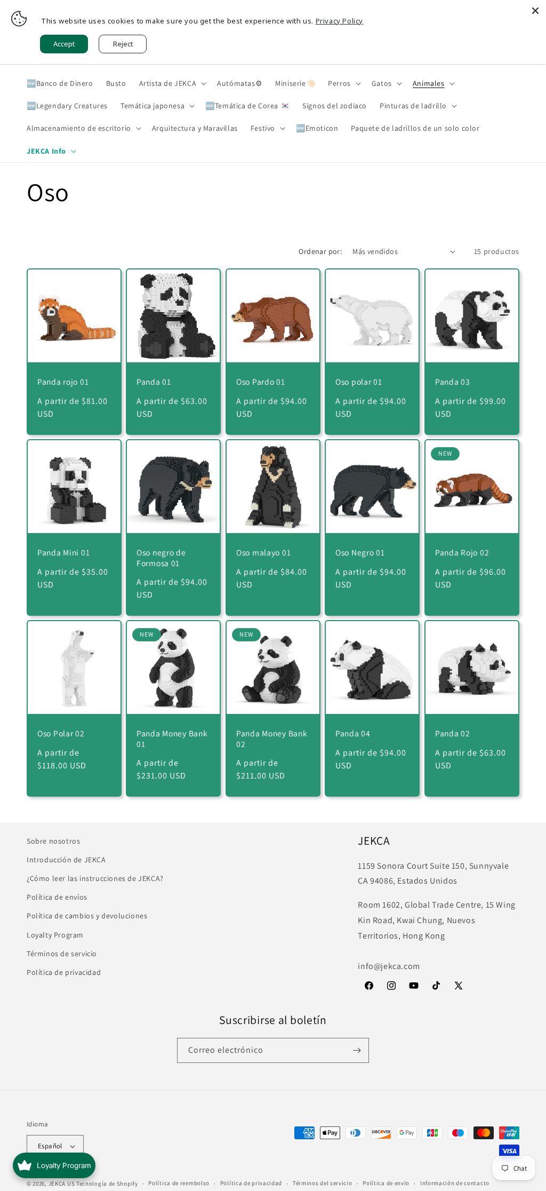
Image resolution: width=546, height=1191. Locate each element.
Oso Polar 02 (61, 733)
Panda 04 (353, 733)
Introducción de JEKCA (66, 859)
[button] (172, 83)
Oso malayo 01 (263, 552)
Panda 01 (153, 382)
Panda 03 (452, 382)
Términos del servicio (322, 1183)
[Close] (535, 10)
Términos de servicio (62, 953)
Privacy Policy (339, 21)
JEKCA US (62, 1183)
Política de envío (386, 1183)
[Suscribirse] (356, 1050)
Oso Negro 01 (360, 552)
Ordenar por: (320, 251)
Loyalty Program (55, 935)
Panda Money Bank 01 (172, 738)
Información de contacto (454, 1183)
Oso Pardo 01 (260, 382)
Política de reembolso (179, 1183)
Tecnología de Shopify (107, 1183)
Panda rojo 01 (63, 382)
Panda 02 (452, 733)
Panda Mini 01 (63, 552)
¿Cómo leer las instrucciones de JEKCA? (95, 878)
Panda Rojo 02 (462, 552)
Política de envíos (57, 897)
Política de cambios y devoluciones (87, 915)
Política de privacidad (64, 972)
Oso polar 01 (358, 382)
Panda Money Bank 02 (272, 738)
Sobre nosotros (53, 841)
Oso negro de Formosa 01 (161, 557)
